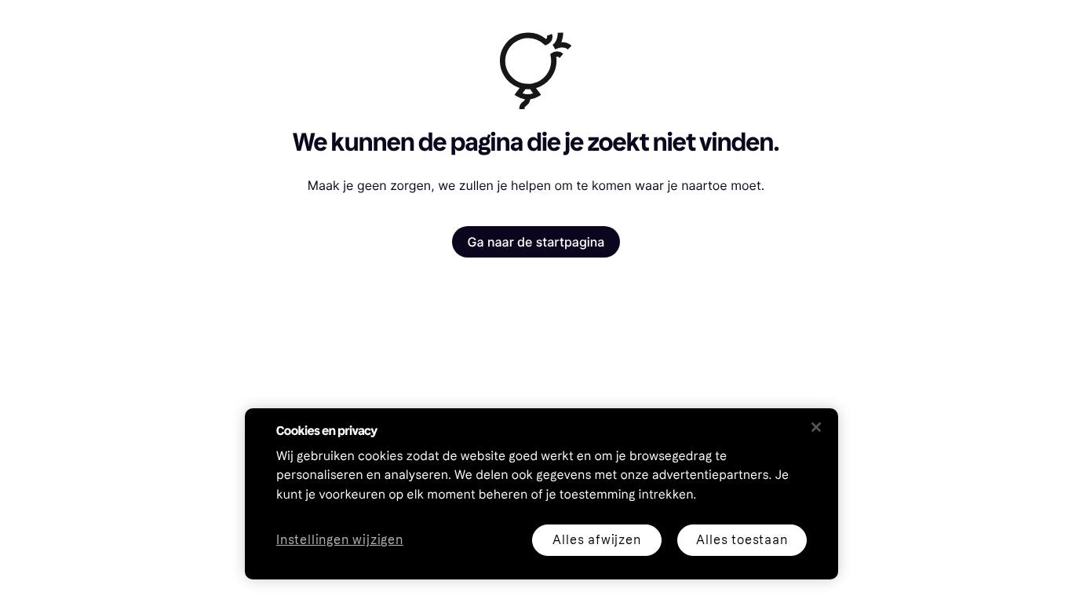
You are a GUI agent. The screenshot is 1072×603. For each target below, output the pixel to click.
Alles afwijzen (596, 539)
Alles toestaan (741, 539)
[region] (541, 493)
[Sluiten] (816, 427)
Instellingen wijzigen (339, 540)
